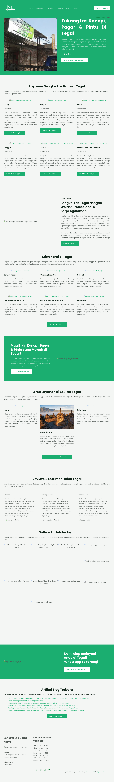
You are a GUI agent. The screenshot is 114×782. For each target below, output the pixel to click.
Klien (67, 8)
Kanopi (7, 104)
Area (75, 8)
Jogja (6, 410)
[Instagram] (45, 770)
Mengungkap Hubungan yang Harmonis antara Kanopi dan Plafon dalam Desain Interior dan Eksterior (46, 710)
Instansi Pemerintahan (14, 300)
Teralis (43, 147)
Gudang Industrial (48, 275)
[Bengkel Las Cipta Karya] (10, 8)
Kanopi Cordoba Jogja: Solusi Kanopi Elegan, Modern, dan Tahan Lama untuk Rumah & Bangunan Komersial (48, 698)
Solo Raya (81, 410)
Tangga (7, 147)
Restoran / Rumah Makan (52, 300)
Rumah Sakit (83, 300)
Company (39, 8)
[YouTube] (49, 770)
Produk (51, 8)
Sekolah (80, 275)
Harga (60, 8)
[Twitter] (41, 770)
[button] (44, 8)
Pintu (79, 104)
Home (31, 8)
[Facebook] (36, 770)
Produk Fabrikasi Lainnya (88, 147)
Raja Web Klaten (101, 772)
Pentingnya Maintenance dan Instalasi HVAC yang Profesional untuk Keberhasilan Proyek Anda (43, 705)
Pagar (43, 104)
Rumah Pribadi (10, 275)
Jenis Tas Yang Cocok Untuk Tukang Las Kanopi (25, 701)
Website (88, 772)
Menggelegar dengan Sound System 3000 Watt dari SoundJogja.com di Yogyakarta (38, 703)
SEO (94, 772)
